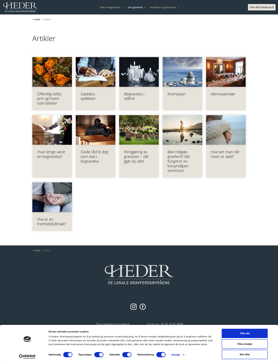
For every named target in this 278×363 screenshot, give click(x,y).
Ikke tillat (245, 354)
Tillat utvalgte (244, 344)
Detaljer (175, 354)
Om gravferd (135, 7)
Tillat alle (245, 333)
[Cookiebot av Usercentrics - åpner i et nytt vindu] (27, 356)
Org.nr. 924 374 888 (165, 324)
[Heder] (20, 7)
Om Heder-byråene (113, 324)
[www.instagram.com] (134, 307)
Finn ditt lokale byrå (262, 7)
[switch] (98, 354)
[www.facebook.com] (143, 307)
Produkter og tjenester (163, 7)
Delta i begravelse (110, 7)
